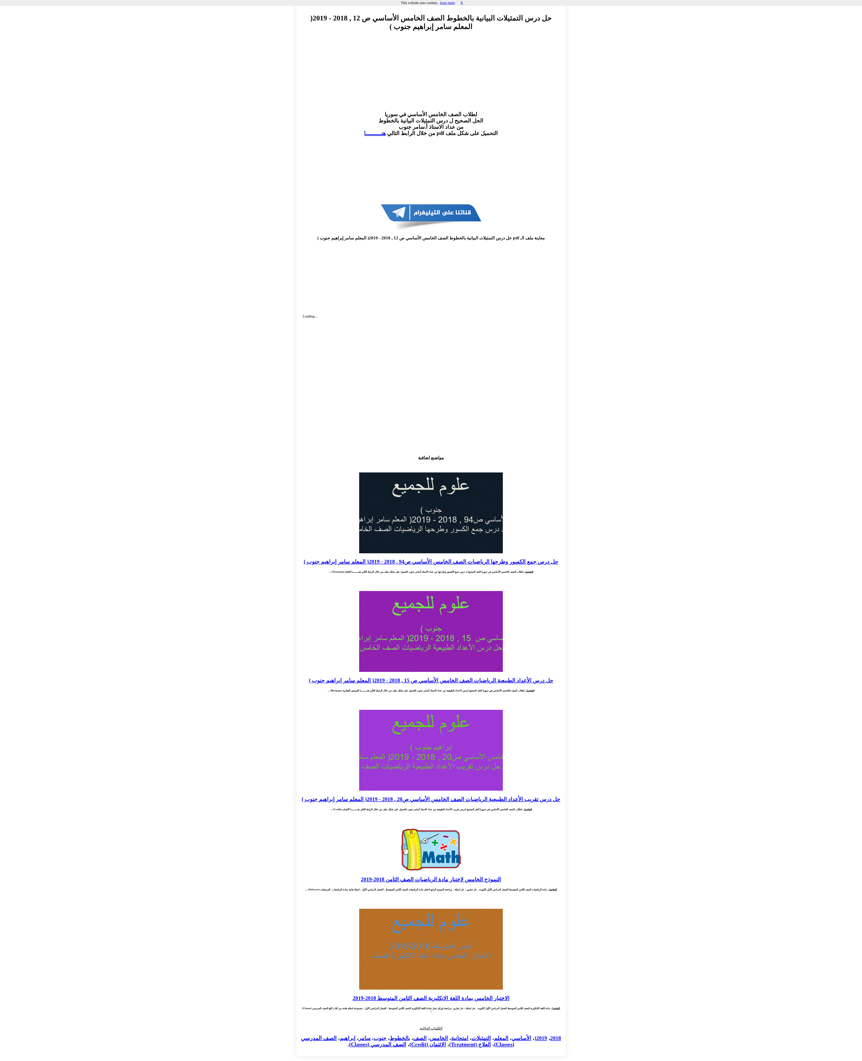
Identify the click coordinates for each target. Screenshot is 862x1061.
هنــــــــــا (375, 133)
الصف (420, 1038)
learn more (447, 3)
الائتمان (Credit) (427, 1044)
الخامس (439, 1038)
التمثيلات (481, 1038)
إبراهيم (348, 1038)
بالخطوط (400, 1038)
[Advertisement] (431, 75)
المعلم (501, 1038)
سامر (365, 1038)
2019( (540, 1038)
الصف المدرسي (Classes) (377, 1044)
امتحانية (459, 1038)
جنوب (380, 1038)
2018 (555, 1038)
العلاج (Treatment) (470, 1044)
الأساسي (521, 1038)
